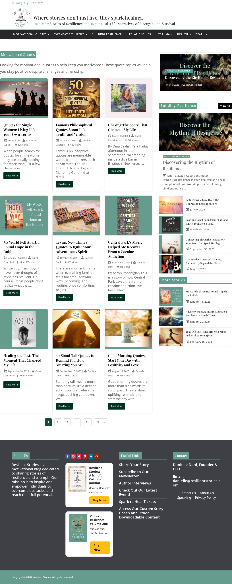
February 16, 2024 (201, 341)
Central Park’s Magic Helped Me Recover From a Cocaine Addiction (125, 249)
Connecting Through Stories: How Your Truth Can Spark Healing (205, 241)
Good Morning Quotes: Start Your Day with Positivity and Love (127, 360)
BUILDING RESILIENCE (176, 156)
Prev (165, 72)
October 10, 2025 (121, 262)
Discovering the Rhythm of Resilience (195, 77)
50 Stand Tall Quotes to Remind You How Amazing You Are (75, 360)
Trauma (164, 34)
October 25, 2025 (69, 258)
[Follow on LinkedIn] (91, 456)
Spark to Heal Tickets (137, 501)
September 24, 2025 (18, 371)
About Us (207, 493)
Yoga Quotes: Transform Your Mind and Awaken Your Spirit (206, 333)
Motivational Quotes (30, 34)
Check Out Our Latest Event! (138, 492)
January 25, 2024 (200, 321)
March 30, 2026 (68, 140)
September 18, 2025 (70, 371)
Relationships (140, 34)
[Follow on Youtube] (96, 456)
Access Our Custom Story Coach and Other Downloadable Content (141, 513)
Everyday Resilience (69, 34)
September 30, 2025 (202, 249)
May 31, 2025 (198, 269)
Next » (101, 422)
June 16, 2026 (175, 175)
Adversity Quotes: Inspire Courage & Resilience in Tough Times (206, 313)
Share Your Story (134, 464)
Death (200, 34)
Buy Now (99, 500)
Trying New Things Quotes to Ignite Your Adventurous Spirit (73, 247)
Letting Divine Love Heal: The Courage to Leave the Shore (202, 201)
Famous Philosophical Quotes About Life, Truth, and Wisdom (74, 129)
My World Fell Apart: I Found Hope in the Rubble (21, 247)
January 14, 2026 (16, 258)
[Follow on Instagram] (73, 456)
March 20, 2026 (199, 229)
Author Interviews (135, 483)
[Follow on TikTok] (79, 456)
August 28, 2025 (120, 371)
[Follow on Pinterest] (85, 456)
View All (225, 105)
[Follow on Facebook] (67, 456)
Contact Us (187, 493)
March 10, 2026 (120, 136)
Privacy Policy (205, 497)
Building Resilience (107, 34)
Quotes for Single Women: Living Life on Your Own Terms (22, 129)
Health (182, 34)
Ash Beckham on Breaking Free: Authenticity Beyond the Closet (204, 261)
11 (87, 422)
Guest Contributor (197, 175)
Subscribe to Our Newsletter (134, 473)
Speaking (184, 497)
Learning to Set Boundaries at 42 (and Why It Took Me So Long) (207, 221)
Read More (12, 175)
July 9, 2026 (14, 140)
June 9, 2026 (197, 209)
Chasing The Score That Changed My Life (127, 127)
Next (226, 72)
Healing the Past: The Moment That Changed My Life (22, 360)
